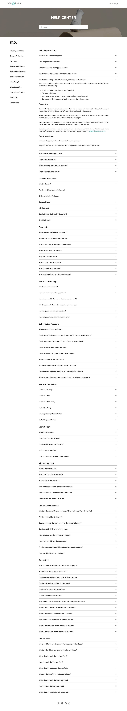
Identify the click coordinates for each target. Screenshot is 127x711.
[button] (78, 56)
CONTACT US (113, 4)
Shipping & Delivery (17, 51)
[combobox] (65, 27)
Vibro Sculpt (14, 82)
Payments (13, 61)
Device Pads (14, 103)
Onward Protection (16, 56)
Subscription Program (17, 71)
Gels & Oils (14, 97)
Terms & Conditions (17, 77)
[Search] (42, 27)
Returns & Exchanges (17, 66)
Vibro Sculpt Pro (16, 87)
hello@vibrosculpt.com (97, 131)
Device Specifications (17, 92)
